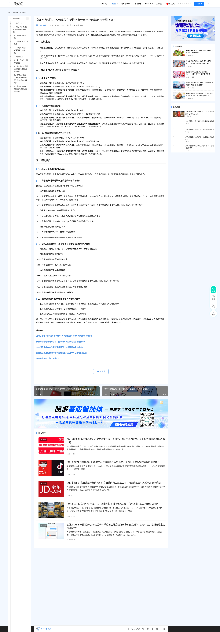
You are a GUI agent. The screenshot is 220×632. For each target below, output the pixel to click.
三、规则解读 (18, 57)
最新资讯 (103, 4)
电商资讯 (113, 4)
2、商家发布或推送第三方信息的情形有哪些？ (21, 68)
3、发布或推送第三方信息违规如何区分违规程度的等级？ (20, 79)
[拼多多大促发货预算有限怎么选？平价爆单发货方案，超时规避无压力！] (179, 96)
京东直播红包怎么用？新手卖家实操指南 (199, 121)
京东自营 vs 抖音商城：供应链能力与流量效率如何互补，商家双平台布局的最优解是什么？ (113, 461)
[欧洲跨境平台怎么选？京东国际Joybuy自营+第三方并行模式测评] (179, 74)
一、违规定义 (18, 23)
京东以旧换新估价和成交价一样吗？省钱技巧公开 (199, 147)
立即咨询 (199, 4)
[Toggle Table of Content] (27, 18)
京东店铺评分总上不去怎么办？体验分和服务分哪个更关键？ (199, 112)
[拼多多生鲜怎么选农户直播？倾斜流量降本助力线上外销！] (179, 53)
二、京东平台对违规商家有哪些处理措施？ (20, 29)
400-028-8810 (184, 3)
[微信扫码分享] (143, 629)
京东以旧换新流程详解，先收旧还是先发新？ (199, 138)
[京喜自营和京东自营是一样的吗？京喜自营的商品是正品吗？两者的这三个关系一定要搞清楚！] (51, 489)
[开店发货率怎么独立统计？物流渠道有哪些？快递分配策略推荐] (179, 85)
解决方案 (171, 4)
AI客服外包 (138, 4)
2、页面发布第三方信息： (21, 43)
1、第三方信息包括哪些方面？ (21, 61)
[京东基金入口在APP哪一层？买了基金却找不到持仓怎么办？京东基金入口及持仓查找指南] (51, 510)
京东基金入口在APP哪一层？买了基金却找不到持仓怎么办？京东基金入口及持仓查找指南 (112, 503)
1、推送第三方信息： (20, 36)
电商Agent (125, 4)
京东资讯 (70, 25)
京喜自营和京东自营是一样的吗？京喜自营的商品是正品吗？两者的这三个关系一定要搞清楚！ (115, 482)
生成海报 (136, 629)
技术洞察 (159, 4)
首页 (9, 12)
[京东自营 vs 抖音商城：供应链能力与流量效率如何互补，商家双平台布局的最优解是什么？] (51, 468)
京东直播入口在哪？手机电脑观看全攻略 (199, 129)
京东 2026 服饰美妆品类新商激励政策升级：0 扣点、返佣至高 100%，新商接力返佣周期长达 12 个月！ (116, 441)
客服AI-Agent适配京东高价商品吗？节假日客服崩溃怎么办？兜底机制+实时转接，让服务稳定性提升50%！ (116, 526)
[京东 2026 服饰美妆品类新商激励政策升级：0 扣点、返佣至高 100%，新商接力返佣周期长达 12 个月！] (51, 445)
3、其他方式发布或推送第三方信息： (20, 50)
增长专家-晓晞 (41, 25)
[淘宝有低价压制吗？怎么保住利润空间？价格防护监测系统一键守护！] (179, 63)
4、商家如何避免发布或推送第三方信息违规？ (20, 88)
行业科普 (148, 4)
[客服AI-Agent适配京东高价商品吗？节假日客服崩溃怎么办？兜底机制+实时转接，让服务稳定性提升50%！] (51, 531)
